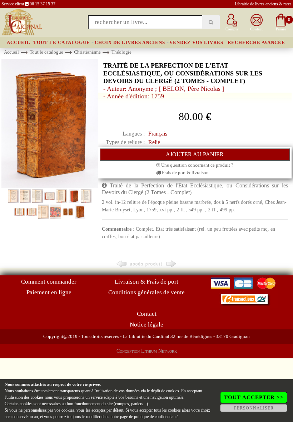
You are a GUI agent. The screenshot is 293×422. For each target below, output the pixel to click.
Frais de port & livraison (185, 172)
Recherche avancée (256, 42)
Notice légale (146, 324)
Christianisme (87, 52)
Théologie (121, 52)
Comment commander (48, 281)
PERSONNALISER (254, 408)
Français (157, 134)
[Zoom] (49, 123)
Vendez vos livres (196, 42)
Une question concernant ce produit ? (196, 165)
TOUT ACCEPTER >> (254, 397)
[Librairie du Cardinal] (21, 21)
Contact (147, 313)
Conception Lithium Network (146, 351)
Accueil (18, 42)
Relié (154, 142)
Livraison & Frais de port (146, 281)
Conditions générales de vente (146, 292)
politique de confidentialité (156, 416)
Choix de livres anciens (130, 42)
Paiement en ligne (48, 292)
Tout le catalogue (61, 42)
